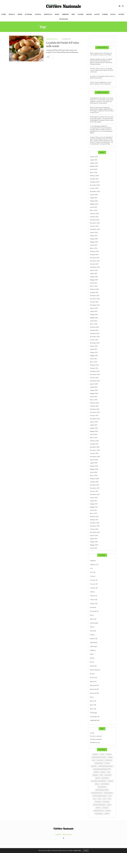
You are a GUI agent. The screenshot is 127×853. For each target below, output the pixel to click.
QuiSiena (92, 650)
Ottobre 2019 (94, 415)
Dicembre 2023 (94, 258)
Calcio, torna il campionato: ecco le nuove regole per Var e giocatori (101, 83)
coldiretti (108, 760)
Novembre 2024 (95, 223)
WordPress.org (95, 742)
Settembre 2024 (95, 229)
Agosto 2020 (94, 384)
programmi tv (108, 793)
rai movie (98, 802)
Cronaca (11, 14)
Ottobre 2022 (94, 302)
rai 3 (99, 799)
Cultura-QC (93, 596)
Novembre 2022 (95, 299)
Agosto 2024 (94, 232)
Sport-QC (93, 701)
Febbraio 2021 (94, 365)
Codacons (100, 760)
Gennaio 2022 (94, 330)
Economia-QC (94, 611)
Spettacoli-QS (94, 693)
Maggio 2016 (94, 545)
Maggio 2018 (94, 469)
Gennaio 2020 (94, 406)
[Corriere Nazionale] (63, 6)
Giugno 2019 (94, 428)
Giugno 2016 (94, 542)
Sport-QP (93, 705)
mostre (110, 781)
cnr (93, 760)
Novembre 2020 (95, 374)
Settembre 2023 (95, 267)
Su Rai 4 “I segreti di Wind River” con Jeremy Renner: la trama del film (101, 143)
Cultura (80, 14)
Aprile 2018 (93, 472)
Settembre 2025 (95, 191)
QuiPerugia (93, 646)
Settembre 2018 (95, 456)
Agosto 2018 (94, 460)
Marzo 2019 (93, 437)
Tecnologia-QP (94, 716)
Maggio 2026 (94, 166)
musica (97, 784)
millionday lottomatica (98, 781)
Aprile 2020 (93, 396)
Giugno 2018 (94, 466)
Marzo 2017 (93, 513)
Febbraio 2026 (94, 175)
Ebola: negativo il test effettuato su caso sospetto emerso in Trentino (101, 54)
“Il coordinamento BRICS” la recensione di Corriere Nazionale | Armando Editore (100, 127)
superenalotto (98, 810)
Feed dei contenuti (96, 736)
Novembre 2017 (95, 488)
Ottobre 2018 (94, 453)
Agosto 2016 (94, 535)
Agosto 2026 (94, 157)
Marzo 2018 (93, 475)
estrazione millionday (106, 766)
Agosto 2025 (94, 194)
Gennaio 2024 (94, 254)
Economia (28, 14)
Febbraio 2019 (94, 441)
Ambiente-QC (94, 564)
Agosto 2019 (94, 422)
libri (101, 775)
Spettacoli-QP (94, 689)
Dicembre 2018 (94, 447)
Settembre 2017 (95, 494)
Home (4, 14)
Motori (89, 14)
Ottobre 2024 (94, 226)
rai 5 (109, 799)
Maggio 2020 (94, 393)
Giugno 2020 (94, 390)
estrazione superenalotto (102, 769)
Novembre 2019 (95, 412)
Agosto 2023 (94, 270)
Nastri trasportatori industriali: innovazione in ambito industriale (100, 108)
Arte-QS (92, 572)
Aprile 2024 (93, 245)
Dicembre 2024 (94, 220)
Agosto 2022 (94, 308)
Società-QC (93, 677)
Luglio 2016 (93, 538)
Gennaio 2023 (94, 292)
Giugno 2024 (94, 239)
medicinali (108, 775)
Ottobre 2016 (94, 529)
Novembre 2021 (95, 336)
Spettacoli (48, 14)
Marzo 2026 (93, 172)
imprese (95, 775)
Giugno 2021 (94, 352)
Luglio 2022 (93, 311)
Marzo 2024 (93, 248)
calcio (102, 754)
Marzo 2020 (93, 400)
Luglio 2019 (93, 425)
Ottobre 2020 (94, 377)
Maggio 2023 (94, 280)
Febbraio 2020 (94, 403)
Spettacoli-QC (94, 685)
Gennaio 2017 (94, 519)
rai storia (106, 802)
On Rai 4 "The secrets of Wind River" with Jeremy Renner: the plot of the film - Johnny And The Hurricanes (101, 138)
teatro (108, 810)
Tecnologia (63, 19)
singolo (105, 807)
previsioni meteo (96, 793)
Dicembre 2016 (94, 523)
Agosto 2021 (94, 346)
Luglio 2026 (93, 160)
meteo (98, 778)
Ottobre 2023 (94, 264)
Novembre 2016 (95, 526)
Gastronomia (94, 623)
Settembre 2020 (95, 381)
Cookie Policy (77, 850)
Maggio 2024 (94, 242)
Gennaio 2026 (94, 179)
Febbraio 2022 (94, 327)
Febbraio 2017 (94, 516)
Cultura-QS (93, 603)
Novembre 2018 (95, 450)
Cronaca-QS (94, 588)
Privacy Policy (67, 834)
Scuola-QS (93, 666)
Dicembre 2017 (94, 485)
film (108, 772)
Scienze (105, 14)
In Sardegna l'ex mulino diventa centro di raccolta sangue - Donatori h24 (102, 117)
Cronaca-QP (94, 584)
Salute (96, 14)
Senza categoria (95, 670)
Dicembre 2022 (94, 295)
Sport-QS (93, 709)
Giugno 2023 (94, 276)
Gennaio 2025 (94, 216)
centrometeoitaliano (99, 757)
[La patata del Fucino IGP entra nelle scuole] (26, 48)
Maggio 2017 (94, 507)
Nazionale (49, 39)
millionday (105, 778)
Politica (38, 14)
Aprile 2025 (93, 207)
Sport (57, 14)
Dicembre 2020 (94, 371)
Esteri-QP (93, 619)
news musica (105, 784)
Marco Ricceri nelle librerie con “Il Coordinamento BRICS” (101, 131)
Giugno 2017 (94, 504)
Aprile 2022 (93, 321)
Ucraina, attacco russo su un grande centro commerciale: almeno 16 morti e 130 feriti (101, 70)
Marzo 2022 (93, 324)
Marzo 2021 (93, 362)
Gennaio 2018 (94, 482)
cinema (110, 757)
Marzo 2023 (93, 286)
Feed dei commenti (96, 739)
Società (121, 14)
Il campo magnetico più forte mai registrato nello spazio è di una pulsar (102, 101)
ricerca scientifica (99, 804)
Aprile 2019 (93, 434)
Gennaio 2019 (94, 444)
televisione (98, 813)
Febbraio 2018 (94, 478)
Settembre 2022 (95, 305)
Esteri (20, 14)
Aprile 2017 (93, 510)
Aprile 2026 (93, 169)
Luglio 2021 (93, 349)
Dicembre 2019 (94, 409)
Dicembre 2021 (94, 333)
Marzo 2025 (93, 210)
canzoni (108, 754)
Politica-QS (93, 638)
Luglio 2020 (93, 387)
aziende (95, 754)
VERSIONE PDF (95, 720)
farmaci (102, 772)
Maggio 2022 (94, 317)
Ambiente (65, 14)
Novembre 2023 (95, 261)
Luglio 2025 (93, 198)
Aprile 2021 (93, 359)
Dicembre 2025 (94, 182)
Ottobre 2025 (94, 188)
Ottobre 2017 (94, 491)
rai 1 (110, 796)
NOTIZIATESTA (102, 787)
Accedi (92, 733)
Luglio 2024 (93, 235)
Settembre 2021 (95, 343)
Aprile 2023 (93, 283)
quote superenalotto (100, 796)
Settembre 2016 (95, 532)
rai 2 (94, 799)
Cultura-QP (93, 599)
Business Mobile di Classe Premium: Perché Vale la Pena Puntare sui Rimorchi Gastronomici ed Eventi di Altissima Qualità (101, 61)
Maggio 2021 (94, 355)
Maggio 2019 (94, 431)
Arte (73, 14)
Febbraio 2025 (94, 213)
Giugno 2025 (94, 201)
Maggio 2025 (94, 204)
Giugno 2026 (94, 163)
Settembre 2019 (95, 418)
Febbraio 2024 (94, 251)
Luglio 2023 (93, 273)
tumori (107, 813)
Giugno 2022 (94, 314)
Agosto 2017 (94, 497)
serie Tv (98, 807)
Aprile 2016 (93, 548)
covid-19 (107, 763)
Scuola (113, 14)
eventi (96, 772)
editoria (94, 766)
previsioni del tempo (102, 790)
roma (109, 804)
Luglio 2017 (93, 501)
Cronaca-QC (94, 580)
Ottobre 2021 (94, 340)
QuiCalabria (93, 642)
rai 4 (104, 799)
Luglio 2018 (93, 463)
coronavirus (98, 763)
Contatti (58, 834)
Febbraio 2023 (94, 289)
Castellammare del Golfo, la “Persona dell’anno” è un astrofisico (101, 99)
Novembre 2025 (95, 185)
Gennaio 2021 (94, 368)
